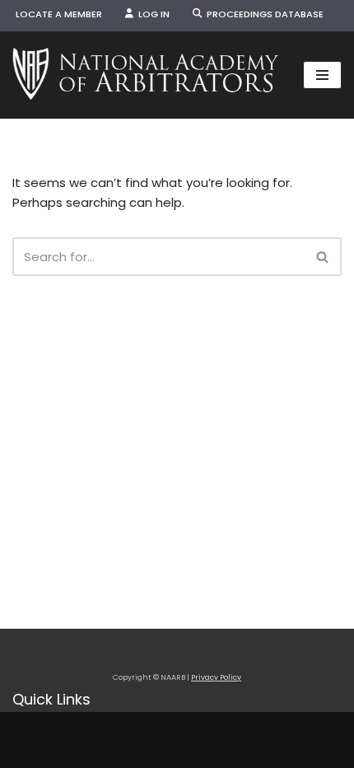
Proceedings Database (263, 14)
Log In (151, 14)
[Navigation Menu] (322, 75)
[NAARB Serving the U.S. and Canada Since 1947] (145, 75)
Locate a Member (59, 14)
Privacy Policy (216, 677)
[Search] (323, 256)
